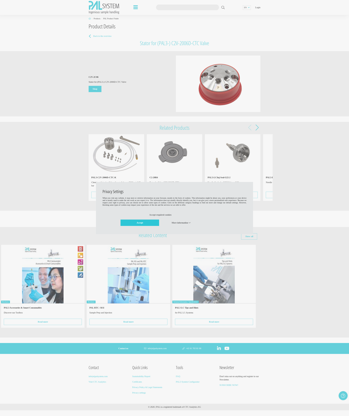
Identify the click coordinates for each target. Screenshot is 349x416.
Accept (140, 223)
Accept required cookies (160, 215)
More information (180, 223)
